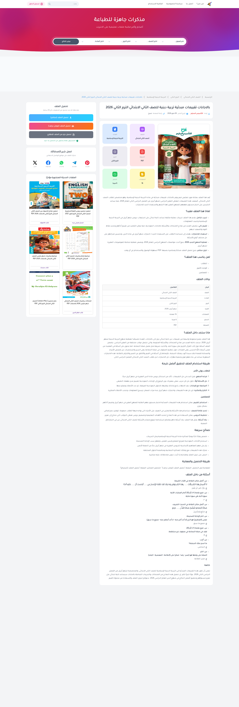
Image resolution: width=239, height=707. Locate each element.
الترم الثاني (175, 97)
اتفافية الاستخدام (155, 4)
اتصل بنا (189, 4)
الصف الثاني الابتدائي (192, 97)
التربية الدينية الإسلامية (156, 97)
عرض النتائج (66, 41)
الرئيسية (208, 97)
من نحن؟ (200, 4)
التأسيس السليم (197, 113)
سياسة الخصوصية (174, 4)
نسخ (150, 113)
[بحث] (50, 4)
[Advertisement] (119, 74)
